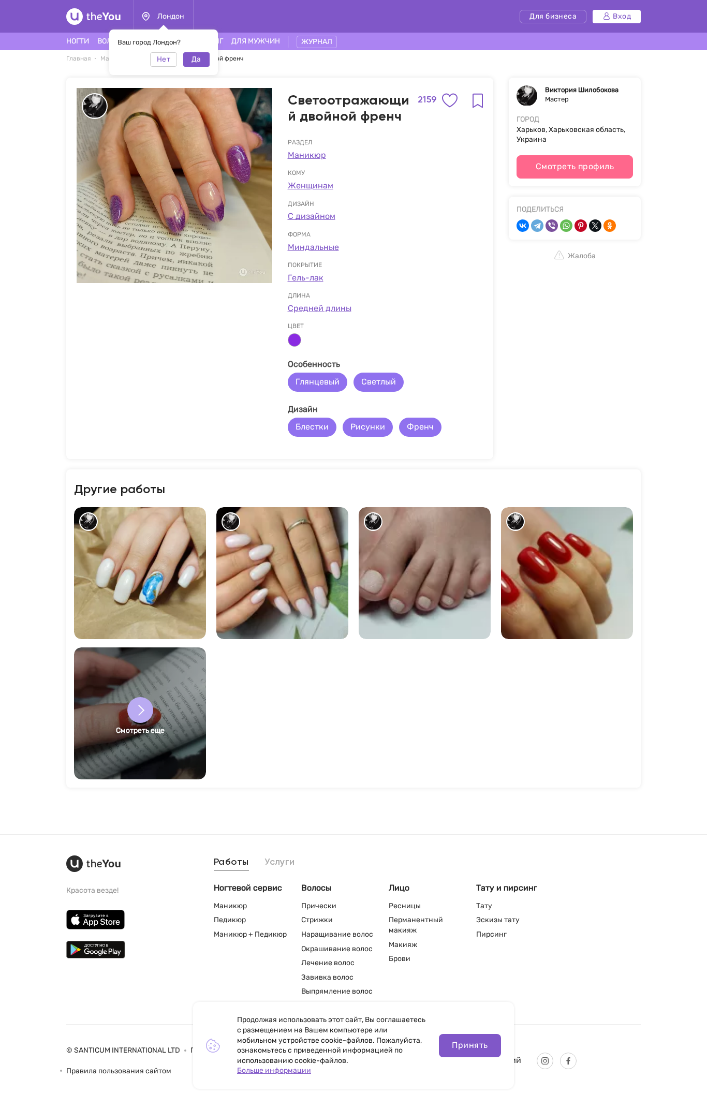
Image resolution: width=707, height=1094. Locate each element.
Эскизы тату (498, 919)
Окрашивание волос (337, 948)
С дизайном (311, 216)
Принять (470, 1045)
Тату (484, 905)
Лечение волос (328, 962)
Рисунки (367, 427)
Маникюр (307, 155)
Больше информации (274, 1070)
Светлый (378, 382)
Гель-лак (305, 278)
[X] (595, 225)
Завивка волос (327, 977)
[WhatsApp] (566, 225)
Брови (399, 958)
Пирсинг (491, 934)
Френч (420, 427)
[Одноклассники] (609, 225)
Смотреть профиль (575, 166)
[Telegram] (537, 225)
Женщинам (310, 185)
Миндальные (313, 247)
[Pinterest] (581, 225)
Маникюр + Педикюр (250, 934)
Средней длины (319, 308)
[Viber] (552, 225)
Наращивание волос (337, 934)
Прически (318, 905)
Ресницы (405, 905)
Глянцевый (318, 382)
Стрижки (317, 919)
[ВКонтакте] (523, 225)
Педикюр (230, 919)
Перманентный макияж (416, 925)
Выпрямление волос (337, 991)
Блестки (312, 427)
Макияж (403, 944)
